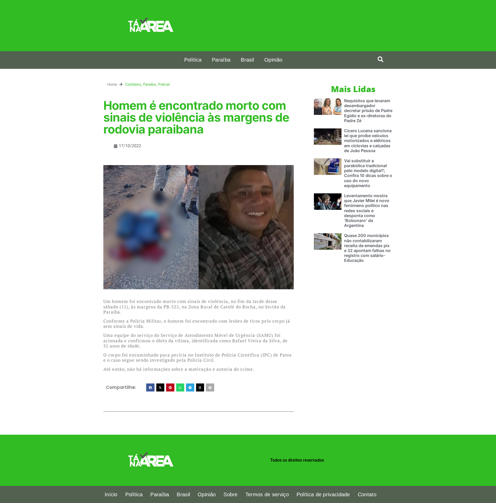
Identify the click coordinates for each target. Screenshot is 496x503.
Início (111, 494)
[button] (380, 59)
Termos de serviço (267, 494)
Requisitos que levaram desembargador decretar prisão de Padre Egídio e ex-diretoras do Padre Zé (368, 110)
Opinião (273, 60)
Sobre (230, 494)
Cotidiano (133, 84)
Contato (367, 494)
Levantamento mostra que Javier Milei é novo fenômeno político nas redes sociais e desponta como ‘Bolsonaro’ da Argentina (366, 210)
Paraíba (221, 60)
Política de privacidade (323, 494)
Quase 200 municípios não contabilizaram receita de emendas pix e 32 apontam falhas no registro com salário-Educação (367, 248)
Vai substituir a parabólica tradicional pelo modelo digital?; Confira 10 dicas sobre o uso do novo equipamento (368, 173)
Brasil (247, 60)
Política (193, 60)
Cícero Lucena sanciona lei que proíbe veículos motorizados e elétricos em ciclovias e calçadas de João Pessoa (368, 140)
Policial (164, 84)
